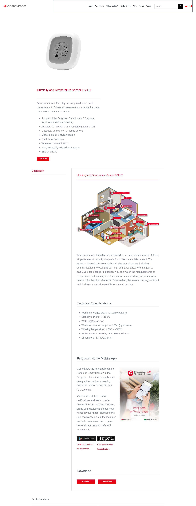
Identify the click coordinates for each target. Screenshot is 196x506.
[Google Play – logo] (86, 437)
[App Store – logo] (106, 437)
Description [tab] (38, 170)
